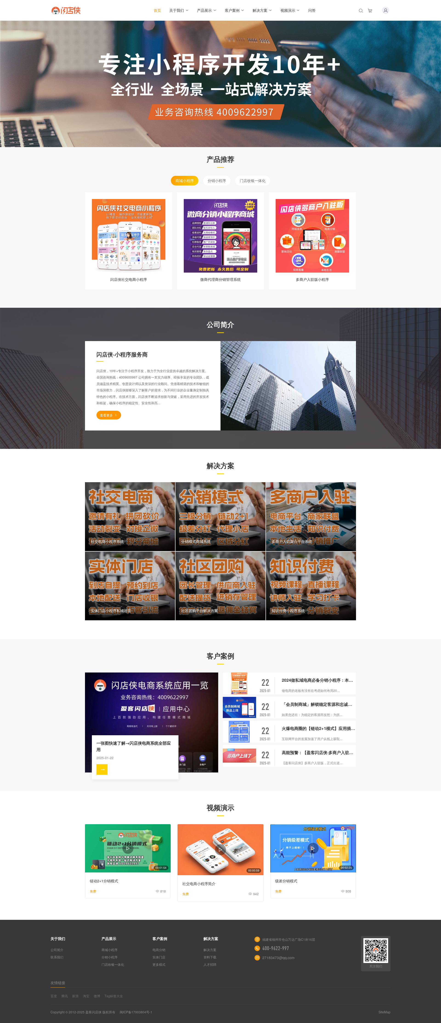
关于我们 (176, 10)
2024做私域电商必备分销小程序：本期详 (319, 680)
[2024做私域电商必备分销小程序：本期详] (239, 683)
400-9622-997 (275, 948)
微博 (97, 996)
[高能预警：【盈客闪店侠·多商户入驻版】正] (239, 756)
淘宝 (86, 996)
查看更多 (106, 415)
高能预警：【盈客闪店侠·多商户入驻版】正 (319, 752)
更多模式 (159, 964)
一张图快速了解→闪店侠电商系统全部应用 (133, 746)
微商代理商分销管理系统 (220, 279)
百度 (54, 996)
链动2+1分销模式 (104, 880)
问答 (312, 10)
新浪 (75, 996)
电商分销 (159, 949)
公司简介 (57, 949)
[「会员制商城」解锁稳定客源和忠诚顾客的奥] (239, 707)
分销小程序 (217, 180)
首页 (157, 10)
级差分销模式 (286, 880)
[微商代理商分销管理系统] (220, 236)
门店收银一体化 (253, 180)
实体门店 (159, 957)
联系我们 (57, 957)
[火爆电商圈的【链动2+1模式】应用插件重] (239, 732)
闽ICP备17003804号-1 (136, 1012)
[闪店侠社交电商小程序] (128, 236)
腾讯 (64, 996)
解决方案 (260, 10)
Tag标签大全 (114, 996)
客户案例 (232, 10)
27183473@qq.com (278, 957)
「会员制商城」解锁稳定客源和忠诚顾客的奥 (319, 704)
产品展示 (204, 10)
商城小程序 (184, 180)
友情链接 (58, 982)
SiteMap (384, 1012)
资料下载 (210, 957)
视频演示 (287, 10)
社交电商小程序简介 (198, 883)
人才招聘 (210, 964)
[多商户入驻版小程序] (312, 236)
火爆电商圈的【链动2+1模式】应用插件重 (319, 728)
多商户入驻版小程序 (312, 279)
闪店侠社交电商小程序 (128, 279)
